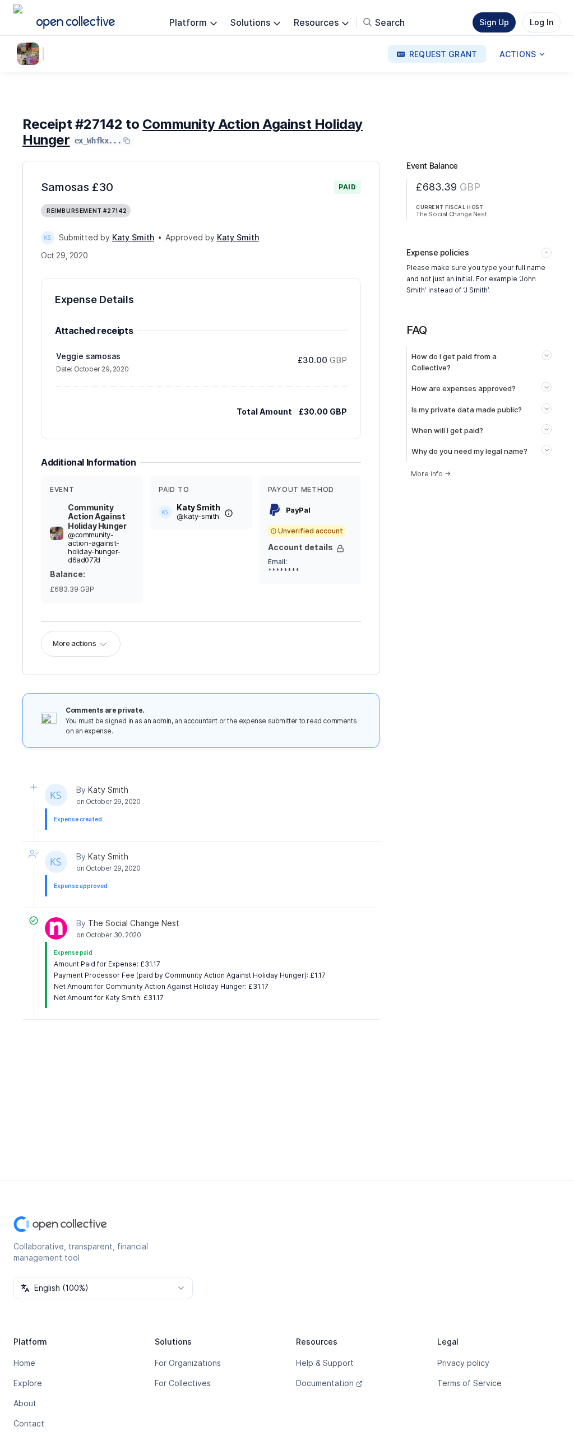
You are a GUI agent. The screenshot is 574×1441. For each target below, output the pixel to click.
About (24, 1403)
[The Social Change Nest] (56, 928)
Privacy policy (463, 1363)
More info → (431, 474)
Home (24, 1363)
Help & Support (325, 1363)
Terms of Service (469, 1383)
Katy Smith (108, 789)
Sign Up (494, 22)
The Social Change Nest (133, 923)
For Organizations (188, 1363)
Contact (28, 1423)
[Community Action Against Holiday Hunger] (30, 54)
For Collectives (183, 1383)
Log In (541, 22)
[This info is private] (340, 548)
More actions (74, 643)
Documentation (325, 1383)
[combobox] (103, 1288)
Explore (27, 1383)
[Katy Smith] (47, 237)
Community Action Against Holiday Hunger (192, 132)
